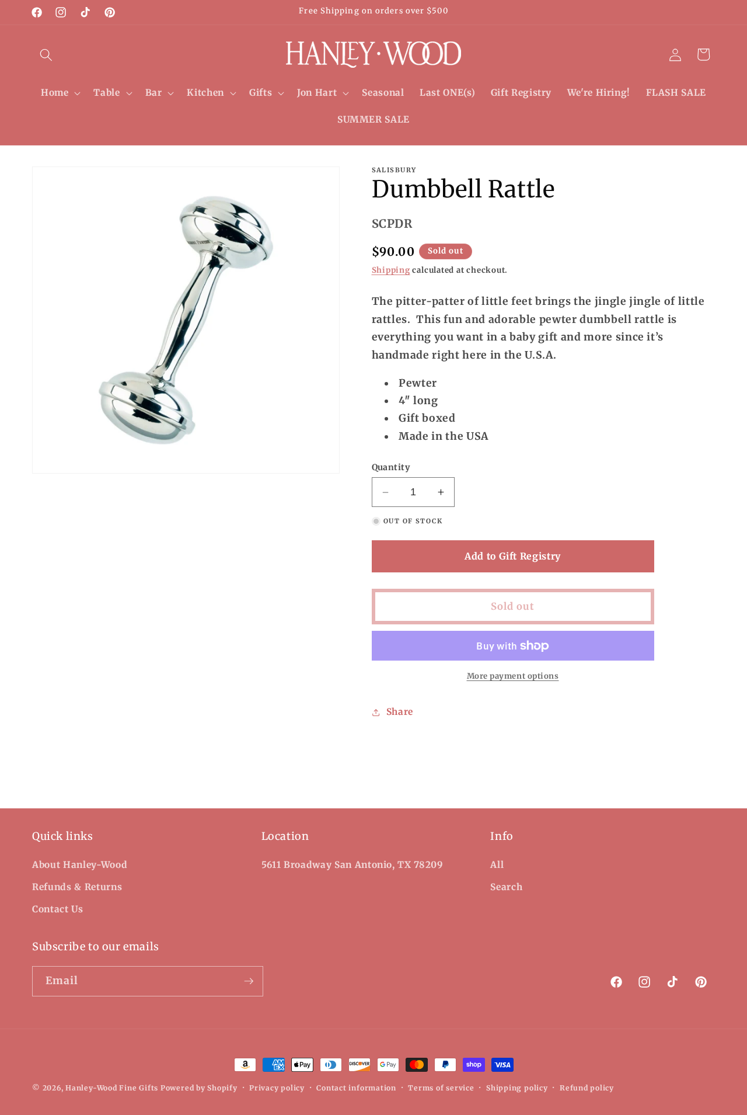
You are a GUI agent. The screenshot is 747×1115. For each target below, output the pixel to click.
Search (506, 886)
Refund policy (587, 1087)
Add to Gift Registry (513, 556)
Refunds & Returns (77, 886)
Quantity (391, 467)
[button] (46, 54)
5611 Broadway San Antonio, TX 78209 (352, 864)
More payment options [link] (513, 676)
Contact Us (57, 909)
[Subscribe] (249, 981)
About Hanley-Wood (79, 864)
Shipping (391, 270)
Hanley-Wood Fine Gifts (111, 1087)
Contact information (356, 1087)
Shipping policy (517, 1087)
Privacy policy (277, 1087)
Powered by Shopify (199, 1087)
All (497, 864)
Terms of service (441, 1087)
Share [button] (399, 711)
